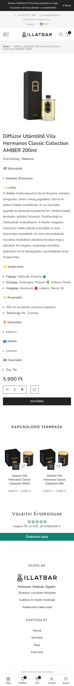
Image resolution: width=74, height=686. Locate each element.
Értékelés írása (37, 537)
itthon (6, 46)
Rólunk (37, 630)
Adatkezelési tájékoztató (37, 607)
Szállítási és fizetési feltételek (37, 600)
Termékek (37, 638)
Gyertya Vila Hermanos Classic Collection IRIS (54, 479)
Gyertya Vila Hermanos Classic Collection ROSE (19, 479)
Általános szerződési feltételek (37, 593)
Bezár (68, 5)
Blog (37, 645)
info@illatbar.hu (51, 15)
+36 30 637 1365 (27, 15)
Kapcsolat (37, 652)
